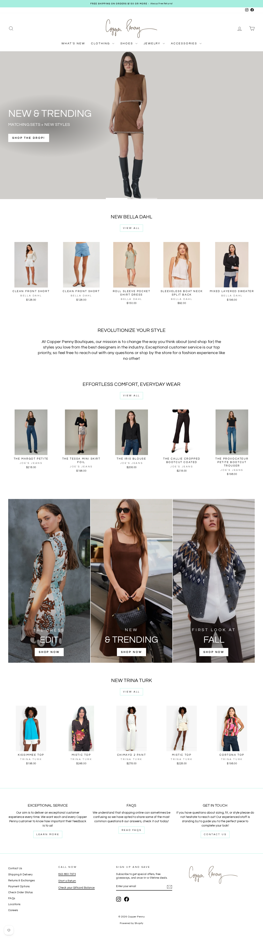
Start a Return (67, 881)
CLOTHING (101, 43)
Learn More (47, 834)
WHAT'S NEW (73, 43)
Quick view (31, 283)
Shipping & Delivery (20, 874)
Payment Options (19, 886)
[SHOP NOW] (132, 581)
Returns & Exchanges (21, 880)
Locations (14, 904)
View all (131, 228)
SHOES (127, 43)
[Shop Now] (49, 581)
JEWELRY (153, 43)
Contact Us (215, 834)
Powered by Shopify (131, 923)
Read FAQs (131, 830)
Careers (13, 910)
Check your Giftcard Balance (76, 887)
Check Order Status (20, 892)
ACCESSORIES (184, 43)
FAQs (11, 898)
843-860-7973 (67, 874)
